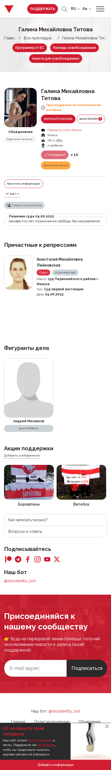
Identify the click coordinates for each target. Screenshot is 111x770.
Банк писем (90, 118)
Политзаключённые (51, 722)
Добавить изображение (22, 455)
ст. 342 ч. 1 (12, 193)
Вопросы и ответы (25, 531)
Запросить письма (58, 118)
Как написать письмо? (28, 520)
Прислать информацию (23, 183)
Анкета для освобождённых (55, 58)
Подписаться (86, 668)
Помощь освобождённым (74, 48)
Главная (11, 38)
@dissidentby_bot (20, 581)
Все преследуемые (41, 38)
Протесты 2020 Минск (64, 130)
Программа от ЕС (29, 48)
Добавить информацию (55, 765)
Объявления (89, 722)
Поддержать (42, 9)
